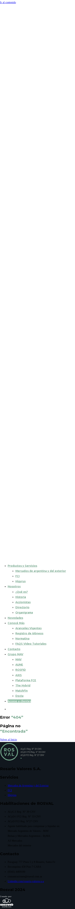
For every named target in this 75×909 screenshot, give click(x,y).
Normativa (22, 638)
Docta (19, 695)
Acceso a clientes (19, 701)
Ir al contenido (8, 2)
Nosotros (14, 586)
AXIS (18, 675)
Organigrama (24, 612)
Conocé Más (16, 623)
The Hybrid (22, 685)
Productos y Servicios (22, 565)
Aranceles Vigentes (28, 628)
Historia (20, 597)
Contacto (14, 649)
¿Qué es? (21, 591)
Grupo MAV (15, 654)
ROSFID (20, 669)
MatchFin (21, 690)
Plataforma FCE (25, 680)
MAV (18, 659)
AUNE (19, 664)
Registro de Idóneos (29, 633)
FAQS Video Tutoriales (30, 643)
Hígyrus (20, 581)
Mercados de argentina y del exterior (40, 570)
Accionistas (23, 602)
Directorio (22, 607)
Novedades (15, 617)
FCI (17, 576)
